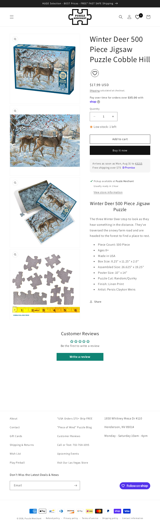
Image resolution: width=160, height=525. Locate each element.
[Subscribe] (75, 485)
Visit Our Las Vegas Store (72, 462)
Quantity (95, 108)
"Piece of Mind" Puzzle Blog (74, 427)
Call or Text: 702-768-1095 (73, 445)
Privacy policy (71, 518)
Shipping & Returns (22, 445)
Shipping (95, 90)
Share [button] (97, 301)
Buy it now (120, 150)
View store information (108, 192)
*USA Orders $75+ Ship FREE (74, 418)
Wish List (15, 453)
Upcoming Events (68, 453)
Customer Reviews (68, 436)
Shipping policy (110, 518)
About (14, 418)
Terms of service (90, 518)
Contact (15, 427)
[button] (11, 17)
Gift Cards (16, 436)
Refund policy (53, 518)
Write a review (80, 357)
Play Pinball (17, 462)
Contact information (132, 518)
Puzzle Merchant (33, 518)
